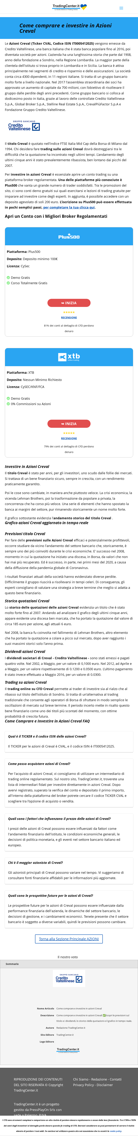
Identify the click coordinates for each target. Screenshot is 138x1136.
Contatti (116, 1079)
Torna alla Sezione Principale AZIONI (69, 938)
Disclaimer (105, 1085)
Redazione (99, 1079)
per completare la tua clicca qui (69, 207)
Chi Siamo (80, 1079)
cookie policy (115, 1131)
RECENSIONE (69, 317)
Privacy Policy (83, 1085)
